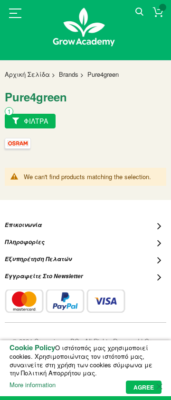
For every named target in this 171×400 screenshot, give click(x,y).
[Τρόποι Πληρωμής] (65, 301)
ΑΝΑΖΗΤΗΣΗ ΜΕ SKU (139, 12)
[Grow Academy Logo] (85, 33)
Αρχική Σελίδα (27, 74)
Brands (68, 74)
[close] (159, 386)
